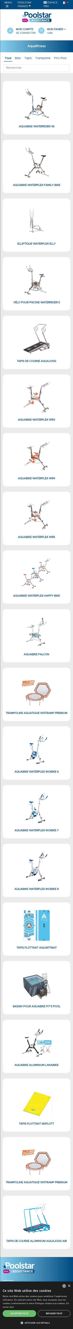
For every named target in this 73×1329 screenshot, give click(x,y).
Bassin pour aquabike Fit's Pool (36, 1006)
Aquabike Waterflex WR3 (36, 419)
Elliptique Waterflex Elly (36, 243)
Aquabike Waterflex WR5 (36, 537)
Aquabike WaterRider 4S (36, 126)
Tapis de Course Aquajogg (36, 361)
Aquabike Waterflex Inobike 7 (37, 830)
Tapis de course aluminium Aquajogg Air (36, 1241)
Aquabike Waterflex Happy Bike (36, 595)
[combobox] (64, 1286)
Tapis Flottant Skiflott (36, 1123)
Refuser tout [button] (54, 1313)
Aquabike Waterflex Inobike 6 (37, 771)
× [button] (69, 1286)
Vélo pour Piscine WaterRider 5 (36, 302)
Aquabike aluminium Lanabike (36, 1065)
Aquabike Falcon (36, 654)
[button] (52, 31)
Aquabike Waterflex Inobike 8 (37, 889)
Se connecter (26, 33)
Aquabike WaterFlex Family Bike (36, 185)
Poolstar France (24, 4)
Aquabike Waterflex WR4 (36, 478)
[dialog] (36, 1305)
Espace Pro (51, 4)
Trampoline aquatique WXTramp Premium (36, 713)
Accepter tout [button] (19, 1313)
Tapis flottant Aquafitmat (36, 947)
